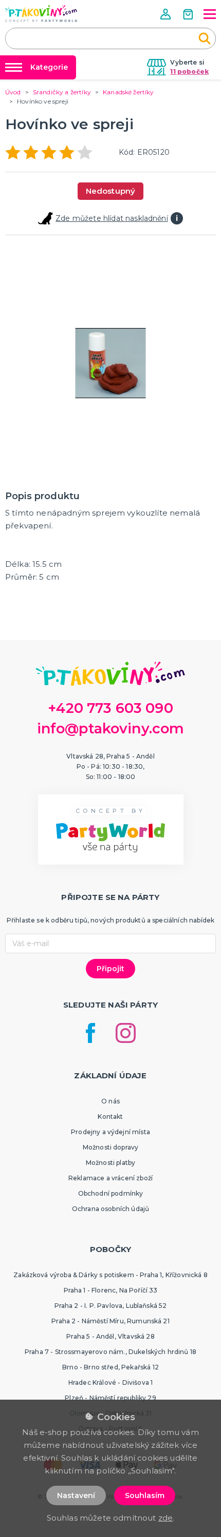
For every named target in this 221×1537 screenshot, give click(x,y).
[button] (166, 14)
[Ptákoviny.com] (41, 13)
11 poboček (189, 71)
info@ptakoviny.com (111, 728)
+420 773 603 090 (110, 708)
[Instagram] (126, 1033)
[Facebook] (90, 1033)
